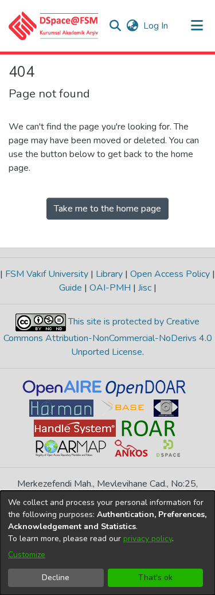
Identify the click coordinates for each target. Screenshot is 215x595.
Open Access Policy (170, 274)
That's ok (155, 577)
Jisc (145, 287)
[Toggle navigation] (197, 26)
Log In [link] (156, 25)
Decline (55, 577)
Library (109, 274)
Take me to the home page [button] (107, 208)
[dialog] (107, 543)
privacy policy (147, 538)
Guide (71, 287)
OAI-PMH (110, 287)
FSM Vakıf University (47, 274)
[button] (54, 25)
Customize (26, 554)
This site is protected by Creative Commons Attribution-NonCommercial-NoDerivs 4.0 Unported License (107, 336)
